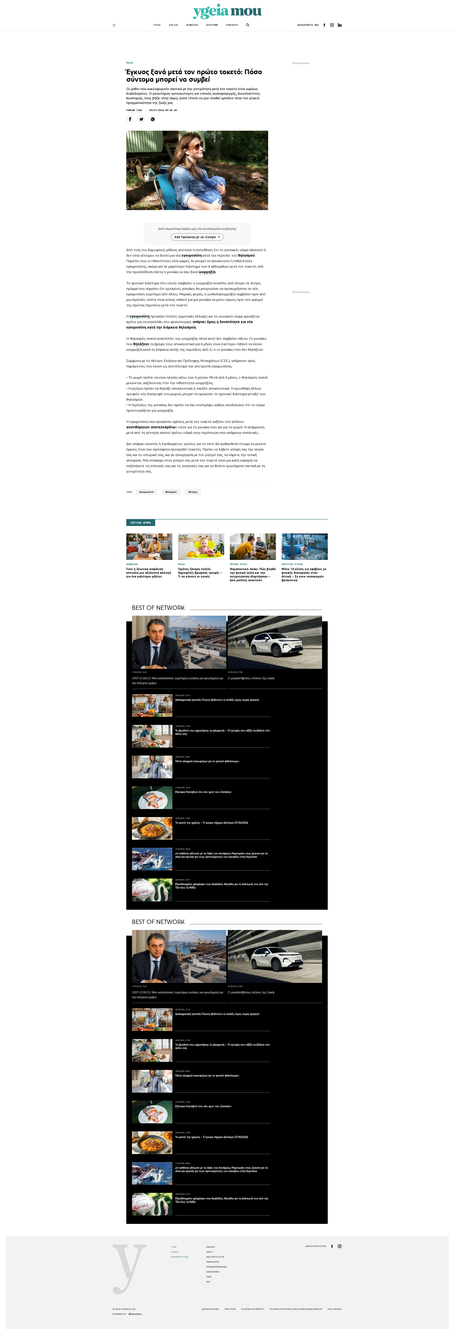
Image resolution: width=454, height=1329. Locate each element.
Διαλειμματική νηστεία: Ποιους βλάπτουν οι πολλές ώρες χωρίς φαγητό (217, 699)
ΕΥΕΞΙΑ (173, 24)
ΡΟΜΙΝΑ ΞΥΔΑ (134, 110)
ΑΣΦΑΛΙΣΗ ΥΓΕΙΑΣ (180, 1256)
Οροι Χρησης (335, 1309)
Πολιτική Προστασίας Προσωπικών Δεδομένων (296, 1309)
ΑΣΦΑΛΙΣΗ (192, 24)
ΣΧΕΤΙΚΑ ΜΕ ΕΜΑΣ (210, 1309)
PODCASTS (232, 24)
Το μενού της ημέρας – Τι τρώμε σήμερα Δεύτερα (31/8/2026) (211, 822)
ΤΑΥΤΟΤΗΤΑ (230, 1309)
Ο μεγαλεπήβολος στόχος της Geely (251, 678)
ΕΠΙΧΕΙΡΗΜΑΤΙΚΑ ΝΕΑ (216, 1266)
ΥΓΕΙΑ (157, 24)
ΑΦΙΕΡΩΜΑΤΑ (212, 1271)
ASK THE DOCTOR (215, 1256)
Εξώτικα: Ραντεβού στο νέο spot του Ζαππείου (203, 792)
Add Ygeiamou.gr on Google (195, 237)
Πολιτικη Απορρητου (252, 1309)
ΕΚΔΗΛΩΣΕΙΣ (212, 1261)
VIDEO (209, 1252)
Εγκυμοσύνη (146, 491)
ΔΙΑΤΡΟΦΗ (212, 24)
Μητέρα (193, 491)
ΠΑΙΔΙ (130, 62)
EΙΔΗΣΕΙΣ (210, 1247)
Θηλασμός (171, 491)
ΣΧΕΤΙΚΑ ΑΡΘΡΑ (141, 523)
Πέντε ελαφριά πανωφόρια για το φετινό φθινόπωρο (207, 761)
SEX (208, 1281)
